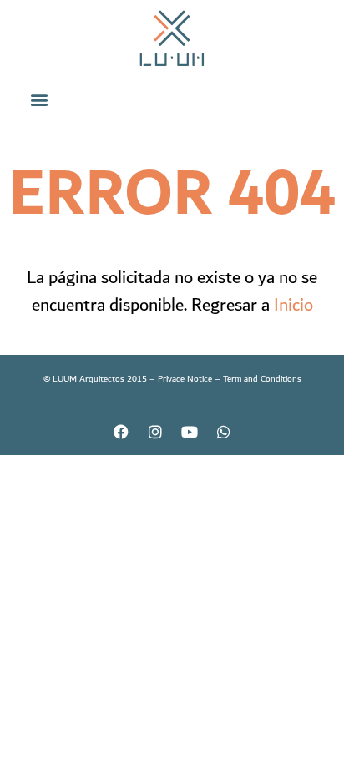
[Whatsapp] (224, 432)
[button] (39, 99)
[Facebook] (121, 432)
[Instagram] (155, 432)
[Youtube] (190, 432)
